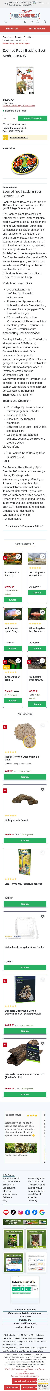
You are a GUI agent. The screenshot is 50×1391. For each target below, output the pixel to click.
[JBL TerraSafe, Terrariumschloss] (25, 862)
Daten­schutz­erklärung (25, 1310)
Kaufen (13, 600)
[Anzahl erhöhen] (14, 118)
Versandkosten (10, 1194)
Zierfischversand (35, 1181)
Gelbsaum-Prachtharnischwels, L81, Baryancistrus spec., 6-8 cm (36, 678)
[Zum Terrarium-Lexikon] (36, 1239)
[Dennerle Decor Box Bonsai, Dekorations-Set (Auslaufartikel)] (25, 989)
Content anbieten (36, 1191)
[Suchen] (25, 21)
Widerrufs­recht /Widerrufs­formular (25, 1313)
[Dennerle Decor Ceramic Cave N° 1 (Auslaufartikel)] (25, 1052)
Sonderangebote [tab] (23, 544)
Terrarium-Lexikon (11, 1181)
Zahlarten (7, 1197)
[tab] (25, 187)
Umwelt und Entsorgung (25, 1323)
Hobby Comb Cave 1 (16, 820)
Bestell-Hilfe (8, 1185)
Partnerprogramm (36, 1178)
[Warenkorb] (44, 21)
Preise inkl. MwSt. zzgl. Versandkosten (19, 106)
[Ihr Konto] (38, 21)
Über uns (7, 1191)
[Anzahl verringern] (5, 118)
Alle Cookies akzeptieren (34, 1387)
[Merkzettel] (31, 21)
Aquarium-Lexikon (11, 1178)
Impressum (25, 1320)
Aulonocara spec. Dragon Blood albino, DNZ (12, 630)
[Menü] (6, 21)
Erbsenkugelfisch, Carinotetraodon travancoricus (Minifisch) (12, 678)
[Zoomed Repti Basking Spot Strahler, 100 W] (25, 80)
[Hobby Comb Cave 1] (25, 798)
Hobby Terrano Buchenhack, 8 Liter (22, 758)
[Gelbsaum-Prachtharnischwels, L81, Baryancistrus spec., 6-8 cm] (37, 663)
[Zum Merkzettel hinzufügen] (18, 556)
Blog (5, 1200)
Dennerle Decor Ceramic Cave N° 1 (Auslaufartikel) (24, 1076)
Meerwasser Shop (36, 1185)
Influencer (32, 1197)
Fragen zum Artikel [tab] (31, 526)
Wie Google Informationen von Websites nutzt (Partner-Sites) (25, 1370)
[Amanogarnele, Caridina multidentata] (37, 559)
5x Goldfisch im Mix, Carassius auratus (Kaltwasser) (12, 574)
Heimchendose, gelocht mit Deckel (25, 947)
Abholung (32, 1200)
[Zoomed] (25, 164)
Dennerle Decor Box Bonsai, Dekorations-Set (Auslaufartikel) (23, 1012)
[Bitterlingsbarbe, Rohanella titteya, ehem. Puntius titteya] (37, 614)
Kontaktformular (35, 1194)
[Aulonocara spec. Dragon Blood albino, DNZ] (13, 614)
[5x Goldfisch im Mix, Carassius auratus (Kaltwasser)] (13, 559)
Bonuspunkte (9, 1188)
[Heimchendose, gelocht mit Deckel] (25, 925)
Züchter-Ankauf (35, 1188)
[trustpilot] (25, 1287)
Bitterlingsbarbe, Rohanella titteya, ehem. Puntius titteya (37, 630)
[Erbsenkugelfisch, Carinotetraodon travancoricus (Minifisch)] (13, 663)
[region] (25, 80)
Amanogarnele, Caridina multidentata (37, 574)
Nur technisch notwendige (26, 1381)
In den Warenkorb (33, 118)
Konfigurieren (12, 1387)
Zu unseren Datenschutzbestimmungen (25, 1376)
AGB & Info (25, 1316)
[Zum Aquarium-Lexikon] (13, 1239)
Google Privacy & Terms (25, 1374)
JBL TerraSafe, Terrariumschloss (23, 883)
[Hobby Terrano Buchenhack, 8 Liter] (25, 735)
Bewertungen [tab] (12, 526)
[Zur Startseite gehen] (25, 14)
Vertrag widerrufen (25, 1327)
